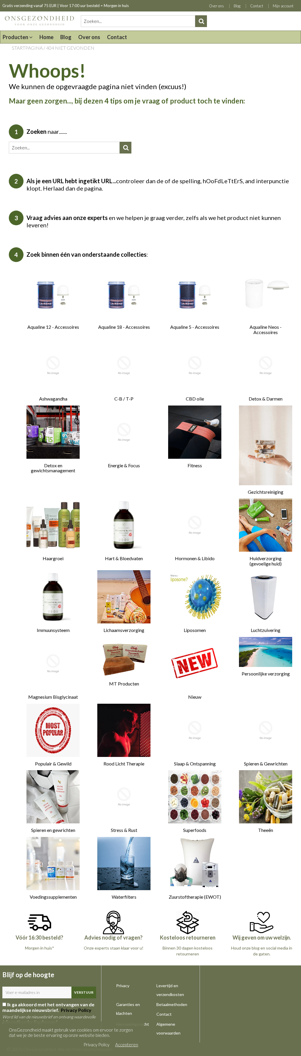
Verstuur (83, 992)
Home (46, 37)
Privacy (122, 985)
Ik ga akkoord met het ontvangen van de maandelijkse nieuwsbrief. (48, 1007)
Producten (16, 37)
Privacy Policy (75, 1010)
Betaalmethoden (171, 1004)
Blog (237, 6)
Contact (256, 6)
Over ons (216, 6)
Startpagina (27, 48)
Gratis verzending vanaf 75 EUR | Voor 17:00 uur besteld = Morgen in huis (65, 5)
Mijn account (283, 6)
